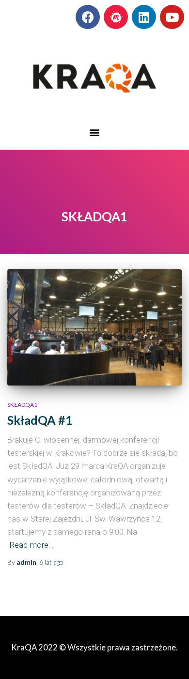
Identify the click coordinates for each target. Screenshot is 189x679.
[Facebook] (88, 17)
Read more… (31, 545)
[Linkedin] (144, 17)
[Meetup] (116, 17)
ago (51, 562)
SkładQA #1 (40, 420)
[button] (95, 132)
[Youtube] (172, 17)
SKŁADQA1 (22, 404)
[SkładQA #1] (94, 327)
